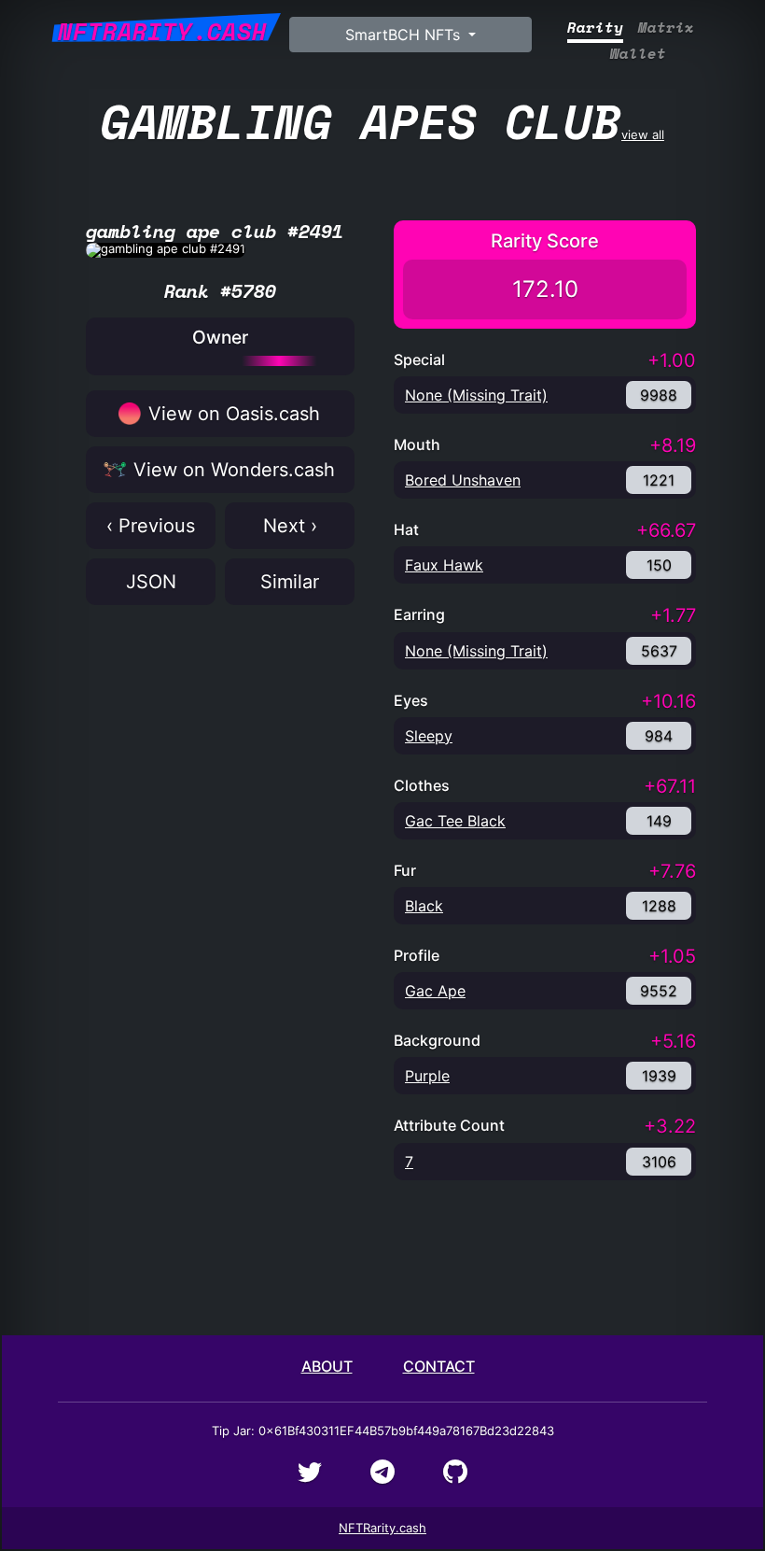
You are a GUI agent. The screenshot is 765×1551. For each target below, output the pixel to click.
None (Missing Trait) (476, 395)
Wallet (638, 53)
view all (382, 121)
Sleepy (428, 735)
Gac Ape (435, 990)
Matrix (666, 27)
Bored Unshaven (463, 480)
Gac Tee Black (455, 820)
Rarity (595, 27)
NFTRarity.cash (382, 1527)
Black (424, 905)
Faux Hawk (444, 565)
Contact (439, 1366)
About (327, 1366)
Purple (427, 1075)
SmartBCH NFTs (405, 34)
